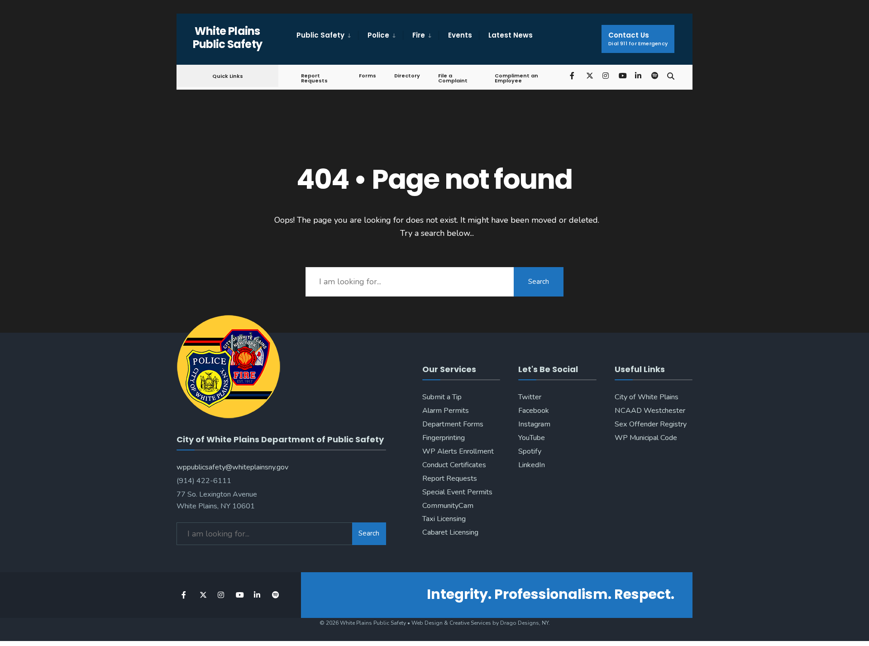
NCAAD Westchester (650, 411)
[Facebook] (573, 75)
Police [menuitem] (378, 35)
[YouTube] (622, 75)
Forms (367, 75)
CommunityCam (447, 506)
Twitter (529, 397)
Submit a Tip (442, 397)
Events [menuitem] (460, 35)
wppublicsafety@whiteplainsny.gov (232, 467)
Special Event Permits (457, 492)
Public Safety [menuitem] (320, 35)
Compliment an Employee (516, 78)
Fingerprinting (443, 438)
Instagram (534, 424)
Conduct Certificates (454, 465)
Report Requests (314, 78)
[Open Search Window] (671, 75)
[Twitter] (589, 75)
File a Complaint (453, 78)
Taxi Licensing (444, 519)
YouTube (531, 438)
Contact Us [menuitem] (638, 38)
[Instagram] (605, 75)
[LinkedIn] (638, 75)
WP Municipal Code (646, 438)
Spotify (529, 451)
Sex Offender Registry (651, 424)
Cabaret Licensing (450, 532)
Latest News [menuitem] (510, 35)
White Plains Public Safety (228, 38)
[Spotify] (654, 75)
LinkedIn (531, 465)
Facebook (533, 411)
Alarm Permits (445, 411)
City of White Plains (646, 397)
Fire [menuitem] (418, 35)
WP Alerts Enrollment (458, 451)
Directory (407, 75)
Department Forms (452, 424)
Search (538, 281)
